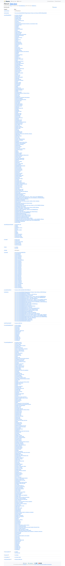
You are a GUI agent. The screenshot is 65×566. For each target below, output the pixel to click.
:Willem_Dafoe (18, 62)
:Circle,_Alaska (18, 344)
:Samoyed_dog (18, 413)
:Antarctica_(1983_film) (19, 144)
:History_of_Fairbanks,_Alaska (20, 466)
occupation (7, 551)
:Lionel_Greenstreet (19, 451)
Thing (11, 5)
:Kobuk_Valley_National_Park (20, 444)
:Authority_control (18, 227)
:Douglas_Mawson (18, 132)
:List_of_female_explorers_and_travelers (22, 535)
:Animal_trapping (18, 176)
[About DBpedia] (7, 1)
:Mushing (17, 78)
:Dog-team (17, 328)
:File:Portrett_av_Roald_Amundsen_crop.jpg (23, 215)
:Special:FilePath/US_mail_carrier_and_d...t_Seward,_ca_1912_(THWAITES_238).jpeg (30, 315)
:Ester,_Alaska (17, 346)
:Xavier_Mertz (18, 57)
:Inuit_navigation (18, 440)
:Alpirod (17, 518)
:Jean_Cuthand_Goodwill (19, 365)
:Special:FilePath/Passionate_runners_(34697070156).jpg (26, 309)
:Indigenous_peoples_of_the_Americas (22, 51)
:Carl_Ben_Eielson (18, 42)
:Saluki (16, 112)
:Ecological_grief (18, 438)
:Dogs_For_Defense (19, 519)
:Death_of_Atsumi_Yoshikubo (20, 498)
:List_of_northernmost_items (20, 426)
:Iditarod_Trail (18, 41)
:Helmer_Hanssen (18, 419)
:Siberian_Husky (18, 113)
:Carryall (17, 471)
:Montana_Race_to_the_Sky (20, 480)
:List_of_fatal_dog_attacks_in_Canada (21, 529)
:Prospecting (17, 84)
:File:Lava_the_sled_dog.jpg (20, 195)
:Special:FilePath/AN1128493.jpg (22, 293)
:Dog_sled (17, 136)
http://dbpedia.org (22, 5)
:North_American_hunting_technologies (22, 497)
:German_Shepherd (19, 98)
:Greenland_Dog (18, 100)
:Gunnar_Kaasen (18, 146)
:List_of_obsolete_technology (20, 526)
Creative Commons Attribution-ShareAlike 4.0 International (43, 564)
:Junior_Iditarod (18, 369)
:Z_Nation (17, 484)
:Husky (16, 395)
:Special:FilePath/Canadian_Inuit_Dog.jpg (24, 295)
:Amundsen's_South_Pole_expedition (21, 370)
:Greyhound (17, 101)
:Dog (16, 30)
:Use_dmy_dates (18, 235)
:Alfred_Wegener (18, 472)
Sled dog (13, 3)
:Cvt (16, 230)
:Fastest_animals (18, 342)
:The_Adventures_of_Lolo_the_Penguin (22, 403)
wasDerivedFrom (7, 289)
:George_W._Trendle (19, 502)
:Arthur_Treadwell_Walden (20, 139)
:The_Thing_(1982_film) (19, 443)
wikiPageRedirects (8, 325)
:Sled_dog (18, 323)
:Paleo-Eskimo (18, 83)
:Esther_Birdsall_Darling (19, 436)
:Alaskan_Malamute (19, 65)
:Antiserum (17, 66)
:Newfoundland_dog (19, 108)
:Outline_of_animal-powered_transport (22, 441)
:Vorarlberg (17, 372)
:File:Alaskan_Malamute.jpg (20, 165)
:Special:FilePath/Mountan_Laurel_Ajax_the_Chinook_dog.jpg (27, 308)
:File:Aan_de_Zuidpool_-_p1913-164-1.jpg (22, 208)
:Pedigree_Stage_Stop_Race (20, 483)
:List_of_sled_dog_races (19, 20)
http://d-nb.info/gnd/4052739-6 (20, 252)
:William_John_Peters (19, 382)
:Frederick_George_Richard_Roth (21, 183)
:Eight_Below (17, 115)
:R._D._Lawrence (18, 476)
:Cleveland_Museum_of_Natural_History (22, 93)
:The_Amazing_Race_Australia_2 (21, 396)
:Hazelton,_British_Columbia (20, 345)
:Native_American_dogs (19, 366)
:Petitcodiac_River (18, 373)
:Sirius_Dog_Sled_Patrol (19, 360)
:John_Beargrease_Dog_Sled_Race (21, 499)
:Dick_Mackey (18, 489)
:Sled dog (18, 253)
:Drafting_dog (18, 87)
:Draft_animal (18, 171)
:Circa (16, 228)
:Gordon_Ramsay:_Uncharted (20, 470)
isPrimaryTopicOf (7, 323)
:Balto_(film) (17, 134)
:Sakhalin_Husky (18, 111)
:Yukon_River (17, 74)
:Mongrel (17, 107)
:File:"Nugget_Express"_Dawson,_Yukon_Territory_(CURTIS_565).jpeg (27, 207)
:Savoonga (17, 188)
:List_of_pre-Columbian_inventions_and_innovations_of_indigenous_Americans (28, 531)
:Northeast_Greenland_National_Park (21, 155)
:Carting (17, 21)
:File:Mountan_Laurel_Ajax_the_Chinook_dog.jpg (23, 203)
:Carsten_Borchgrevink (19, 63)
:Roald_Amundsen (18, 37)
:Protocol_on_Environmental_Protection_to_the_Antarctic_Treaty (26, 23)
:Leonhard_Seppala (18, 149)
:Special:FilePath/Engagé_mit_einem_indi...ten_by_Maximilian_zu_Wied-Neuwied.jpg (31, 301)
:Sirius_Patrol (17, 192)
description (6, 10)
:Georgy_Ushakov (18, 161)
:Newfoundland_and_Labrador (20, 34)
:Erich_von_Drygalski (19, 140)
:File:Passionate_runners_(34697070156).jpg (23, 214)
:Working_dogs (18, 166)
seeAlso (7, 557)
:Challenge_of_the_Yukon (19, 359)
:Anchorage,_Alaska (19, 48)
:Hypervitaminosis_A (19, 123)
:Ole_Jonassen (18, 202)
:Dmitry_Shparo (18, 474)
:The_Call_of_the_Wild (19, 416)
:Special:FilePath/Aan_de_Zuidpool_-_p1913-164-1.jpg (26, 294)
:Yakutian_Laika (18, 114)
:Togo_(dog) (17, 137)
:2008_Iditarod (18, 511)
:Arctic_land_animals (19, 163)
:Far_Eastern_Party (18, 124)
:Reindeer (17, 110)
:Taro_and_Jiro (18, 19)
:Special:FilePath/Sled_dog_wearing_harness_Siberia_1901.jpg (27, 313)
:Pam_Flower (17, 222)
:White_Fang (17, 417)
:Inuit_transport (18, 167)
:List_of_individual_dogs (19, 460)
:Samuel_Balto (18, 427)
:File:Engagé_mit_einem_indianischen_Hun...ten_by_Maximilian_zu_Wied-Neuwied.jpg (29, 197)
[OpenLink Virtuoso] (25, 563)
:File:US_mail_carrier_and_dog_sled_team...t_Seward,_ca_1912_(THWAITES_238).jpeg (29, 219)
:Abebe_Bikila (17, 389)
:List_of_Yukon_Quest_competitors (21, 348)
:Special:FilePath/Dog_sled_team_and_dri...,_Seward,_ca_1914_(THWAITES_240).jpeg (31, 299)
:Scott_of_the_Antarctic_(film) (20, 377)
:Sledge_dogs (17, 338)
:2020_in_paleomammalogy (20, 437)
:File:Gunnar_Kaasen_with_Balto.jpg (21, 191)
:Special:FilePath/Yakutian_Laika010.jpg (23, 318)
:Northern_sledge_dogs (19, 330)
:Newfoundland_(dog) (19, 175)
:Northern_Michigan (19, 347)
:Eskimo (17, 56)
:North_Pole (17, 357)
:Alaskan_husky (18, 387)
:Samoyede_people (18, 187)
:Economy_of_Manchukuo (20, 486)
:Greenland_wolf (18, 120)
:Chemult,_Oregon (18, 391)
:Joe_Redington (18, 521)
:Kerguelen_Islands (18, 103)
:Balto (16, 86)
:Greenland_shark (18, 423)
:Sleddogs (17, 335)
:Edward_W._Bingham (19, 515)
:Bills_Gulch (17, 506)
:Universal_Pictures (18, 54)
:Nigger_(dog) (18, 496)
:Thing (16, 247)
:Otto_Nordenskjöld (19, 77)
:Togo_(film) (17, 125)
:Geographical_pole (19, 117)
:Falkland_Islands (18, 50)
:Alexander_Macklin (19, 464)
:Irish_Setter (17, 102)
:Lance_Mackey (18, 424)
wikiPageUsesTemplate (8, 224)
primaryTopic (7, 559)
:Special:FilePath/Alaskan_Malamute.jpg (23, 319)
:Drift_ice (17, 160)
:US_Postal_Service (18, 170)
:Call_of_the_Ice (18, 500)
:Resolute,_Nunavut (19, 473)
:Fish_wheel (17, 379)
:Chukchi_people (18, 92)
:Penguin (17, 371)
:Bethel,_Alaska (18, 384)
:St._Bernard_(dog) (18, 168)
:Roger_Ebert (17, 128)
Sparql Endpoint (58, 1)
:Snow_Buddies (18, 494)
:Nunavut (17, 36)
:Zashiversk (17, 429)
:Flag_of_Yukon (18, 449)
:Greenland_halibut (18, 376)
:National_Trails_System (19, 393)
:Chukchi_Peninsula (19, 29)
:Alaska (16, 26)
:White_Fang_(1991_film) (19, 374)
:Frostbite (17, 130)
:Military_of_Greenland (19, 516)
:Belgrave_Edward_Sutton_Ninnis (21, 142)
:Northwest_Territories (19, 35)
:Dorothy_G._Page (18, 507)
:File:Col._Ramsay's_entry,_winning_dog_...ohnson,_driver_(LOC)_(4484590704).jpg (29, 196)
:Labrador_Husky (18, 180)
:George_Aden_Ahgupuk (19, 350)
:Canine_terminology (19, 487)
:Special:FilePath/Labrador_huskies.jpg (23, 307)
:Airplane (17, 25)
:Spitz (16, 150)
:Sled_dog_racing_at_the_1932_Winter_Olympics (23, 133)
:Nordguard (17, 481)
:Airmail (17, 45)
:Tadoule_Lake (18, 456)
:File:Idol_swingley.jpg (19, 194)
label (5, 250)
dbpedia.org (34, 5)
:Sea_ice (17, 129)
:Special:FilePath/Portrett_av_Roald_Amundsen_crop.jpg (26, 310)
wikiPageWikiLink (7, 15)
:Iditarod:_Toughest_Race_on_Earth (21, 397)
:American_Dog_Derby (19, 363)
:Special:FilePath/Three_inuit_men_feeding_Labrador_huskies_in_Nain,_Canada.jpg (31, 314)
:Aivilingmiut (17, 401)
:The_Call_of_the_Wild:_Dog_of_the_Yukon (22, 452)
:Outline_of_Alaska (18, 467)
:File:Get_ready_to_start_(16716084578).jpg (22, 212)
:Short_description (18, 234)
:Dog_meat (17, 76)
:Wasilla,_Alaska (18, 18)
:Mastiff (17, 151)
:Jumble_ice (17, 517)
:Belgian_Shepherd (18, 89)
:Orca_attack (17, 538)
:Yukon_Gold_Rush (18, 15)
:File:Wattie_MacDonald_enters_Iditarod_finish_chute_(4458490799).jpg (27, 220)
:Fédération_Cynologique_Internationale (22, 97)
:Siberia (17, 53)
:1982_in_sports (18, 406)
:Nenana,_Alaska (18, 16)
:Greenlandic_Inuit (18, 131)
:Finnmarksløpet (18, 375)
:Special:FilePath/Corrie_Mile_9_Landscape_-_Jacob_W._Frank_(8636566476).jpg (30, 297)
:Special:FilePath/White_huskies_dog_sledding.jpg (25, 317)
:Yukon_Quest (18, 157)
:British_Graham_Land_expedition (21, 495)
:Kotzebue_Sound (18, 119)
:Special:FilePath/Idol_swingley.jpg (23, 320)
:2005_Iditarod (18, 510)
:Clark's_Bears (18, 514)
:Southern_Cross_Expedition (20, 143)
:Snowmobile (17, 64)
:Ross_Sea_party (18, 400)
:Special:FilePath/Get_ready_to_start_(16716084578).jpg (26, 303)
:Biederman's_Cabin (19, 454)
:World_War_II (18, 39)
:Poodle (17, 109)
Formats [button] (19, 1)
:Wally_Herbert (18, 453)
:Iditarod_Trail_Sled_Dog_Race (20, 121)
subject (6, 239)
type (5, 247)
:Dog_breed (17, 94)
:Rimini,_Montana (18, 364)
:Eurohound (17, 96)
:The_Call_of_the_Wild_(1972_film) (21, 420)
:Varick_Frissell (18, 465)
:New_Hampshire (18, 32)
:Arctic (16, 81)
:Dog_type (17, 95)
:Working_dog (18, 394)
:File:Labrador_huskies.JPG (20, 199)
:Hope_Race (17, 520)
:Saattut (17, 450)
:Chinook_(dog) (18, 174)
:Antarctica (17, 27)
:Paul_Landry (17, 523)
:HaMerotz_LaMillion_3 (19, 457)
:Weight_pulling (18, 469)
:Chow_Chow (17, 69)
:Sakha (16, 46)
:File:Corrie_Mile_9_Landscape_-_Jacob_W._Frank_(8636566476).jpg (26, 209)
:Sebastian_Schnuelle (19, 442)
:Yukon (16, 40)
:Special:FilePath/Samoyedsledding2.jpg (23, 311)
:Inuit (16, 60)
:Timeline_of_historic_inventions (21, 503)
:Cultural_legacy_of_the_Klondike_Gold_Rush (23, 404)
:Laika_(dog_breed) (18, 173)
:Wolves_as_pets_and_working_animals (22, 381)
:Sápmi (16, 73)
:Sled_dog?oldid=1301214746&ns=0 (23, 289)
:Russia (16, 38)
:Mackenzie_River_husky (19, 159)
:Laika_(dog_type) (18, 105)
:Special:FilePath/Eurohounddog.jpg (23, 302)
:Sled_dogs (17, 162)
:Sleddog (17, 334)
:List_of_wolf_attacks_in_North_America (22, 525)
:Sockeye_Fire (18, 522)
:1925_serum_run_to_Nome (20, 148)
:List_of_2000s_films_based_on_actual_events (23, 530)
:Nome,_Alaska (18, 82)
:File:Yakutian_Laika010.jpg (20, 221)
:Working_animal (18, 422)
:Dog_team (17, 329)
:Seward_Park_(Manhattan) (20, 405)
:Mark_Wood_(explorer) (19, 488)
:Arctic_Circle (17, 116)
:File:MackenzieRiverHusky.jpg (20, 213)
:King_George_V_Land (19, 189)
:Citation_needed (18, 229)
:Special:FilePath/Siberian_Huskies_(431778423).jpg (25, 312)
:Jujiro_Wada (17, 434)
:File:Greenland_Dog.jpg (19, 204)
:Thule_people (18, 17)
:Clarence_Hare (18, 355)
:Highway (17, 141)
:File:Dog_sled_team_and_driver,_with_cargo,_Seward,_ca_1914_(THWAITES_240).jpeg (29, 205)
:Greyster (17, 433)
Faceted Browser (51, 1)
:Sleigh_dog (17, 339)
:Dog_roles (17, 47)
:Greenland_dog (18, 181)
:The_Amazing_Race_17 (19, 485)
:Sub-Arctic (17, 172)
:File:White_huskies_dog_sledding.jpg (21, 198)
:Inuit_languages (18, 70)
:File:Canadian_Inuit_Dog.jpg (20, 193)
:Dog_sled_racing (18, 186)
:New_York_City (18, 33)
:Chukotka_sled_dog (19, 408)
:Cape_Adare (17, 147)
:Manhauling (17, 145)
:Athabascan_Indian (19, 184)
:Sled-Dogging (18, 331)
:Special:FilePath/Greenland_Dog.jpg (23, 304)
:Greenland (17, 31)
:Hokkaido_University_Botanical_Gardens (22, 378)
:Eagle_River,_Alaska (19, 178)
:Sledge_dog (17, 337)
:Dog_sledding (18, 164)
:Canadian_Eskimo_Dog (19, 68)
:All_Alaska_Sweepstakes (19, 158)
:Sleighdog (17, 340)
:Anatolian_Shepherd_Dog (20, 182)
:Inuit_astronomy (18, 513)
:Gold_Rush (17, 177)
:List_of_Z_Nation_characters (20, 528)
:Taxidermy (17, 85)
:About (16, 226)
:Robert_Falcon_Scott (19, 127)
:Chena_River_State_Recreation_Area (21, 455)
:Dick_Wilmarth (18, 79)
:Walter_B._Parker (18, 435)
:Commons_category (19, 237)
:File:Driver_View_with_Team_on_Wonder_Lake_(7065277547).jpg (26, 211)
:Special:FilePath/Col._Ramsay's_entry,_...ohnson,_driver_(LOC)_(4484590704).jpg (30, 296)
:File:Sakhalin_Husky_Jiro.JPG (20, 206)
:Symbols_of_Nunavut (19, 80)
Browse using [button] (13, 1)
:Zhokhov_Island (18, 135)
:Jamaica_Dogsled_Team (19, 479)
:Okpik (16, 380)
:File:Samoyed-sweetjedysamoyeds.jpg (22, 217)
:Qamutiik (17, 475)
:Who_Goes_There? (18, 458)
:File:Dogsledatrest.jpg (19, 210)
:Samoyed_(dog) (18, 24)
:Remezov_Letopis (18, 152)
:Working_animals (18, 236)
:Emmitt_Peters (18, 432)
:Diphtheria (17, 55)
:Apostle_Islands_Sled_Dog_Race (21, 482)
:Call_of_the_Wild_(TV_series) (20, 361)
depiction (6, 292)
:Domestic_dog (18, 224)
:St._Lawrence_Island (19, 72)
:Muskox (17, 118)
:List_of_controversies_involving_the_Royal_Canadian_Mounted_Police (27, 527)
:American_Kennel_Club (19, 88)
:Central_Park (18, 49)
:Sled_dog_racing (18, 343)
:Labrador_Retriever (19, 104)
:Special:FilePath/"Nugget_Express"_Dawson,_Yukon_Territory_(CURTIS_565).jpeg (30, 292)
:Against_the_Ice (18, 439)
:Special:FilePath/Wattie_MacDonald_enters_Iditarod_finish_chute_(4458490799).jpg (31, 316)
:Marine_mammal (18, 156)
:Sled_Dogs (17, 332)
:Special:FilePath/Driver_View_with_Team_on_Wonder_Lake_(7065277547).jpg (30, 300)
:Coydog (17, 362)
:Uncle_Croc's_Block (19, 468)
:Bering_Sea (17, 67)
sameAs (6, 252)
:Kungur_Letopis (18, 126)
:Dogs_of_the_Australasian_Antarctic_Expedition (23, 501)
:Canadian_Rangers (18, 447)
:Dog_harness (18, 22)
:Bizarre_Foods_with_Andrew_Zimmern (22, 358)
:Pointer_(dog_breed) (19, 58)
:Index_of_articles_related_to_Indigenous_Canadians (24, 512)
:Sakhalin (17, 52)
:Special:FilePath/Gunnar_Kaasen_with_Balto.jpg (25, 305)
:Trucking (17, 179)
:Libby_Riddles (18, 368)
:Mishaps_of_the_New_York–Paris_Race (22, 431)
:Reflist (16, 233)
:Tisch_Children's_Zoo (19, 190)
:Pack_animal (17, 490)
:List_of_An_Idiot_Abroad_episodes (21, 478)
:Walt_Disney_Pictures (19, 61)
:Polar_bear (17, 71)
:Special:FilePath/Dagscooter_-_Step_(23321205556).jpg (26, 298)
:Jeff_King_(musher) (18, 353)
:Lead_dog (17, 327)
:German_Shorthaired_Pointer (20, 99)
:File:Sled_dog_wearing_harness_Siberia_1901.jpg (23, 218)
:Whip (16, 421)
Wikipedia (24, 564)
